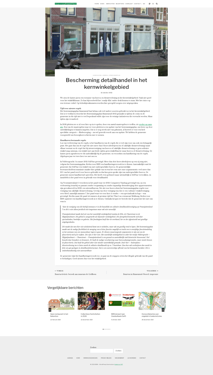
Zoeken (93, 347)
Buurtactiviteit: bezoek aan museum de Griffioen (75, 272)
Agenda (70, 358)
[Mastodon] (149, 3)
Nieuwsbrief (119, 358)
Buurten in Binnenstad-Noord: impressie (140, 272)
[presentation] (60, 301)
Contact (143, 358)
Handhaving (97, 75)
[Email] (153, 3)
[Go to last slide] (50, 310)
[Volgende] (163, 310)
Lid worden (131, 358)
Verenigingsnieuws (90, 358)
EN (144, 3)
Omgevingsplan (114, 75)
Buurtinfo (120, 3)
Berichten (110, 3)
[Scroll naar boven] (209, 371)
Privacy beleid (106, 358)
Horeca (105, 75)
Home (97, 3)
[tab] (103, 329)
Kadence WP (118, 364)
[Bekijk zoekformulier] (156, 3)
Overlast (129, 3)
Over (78, 358)
